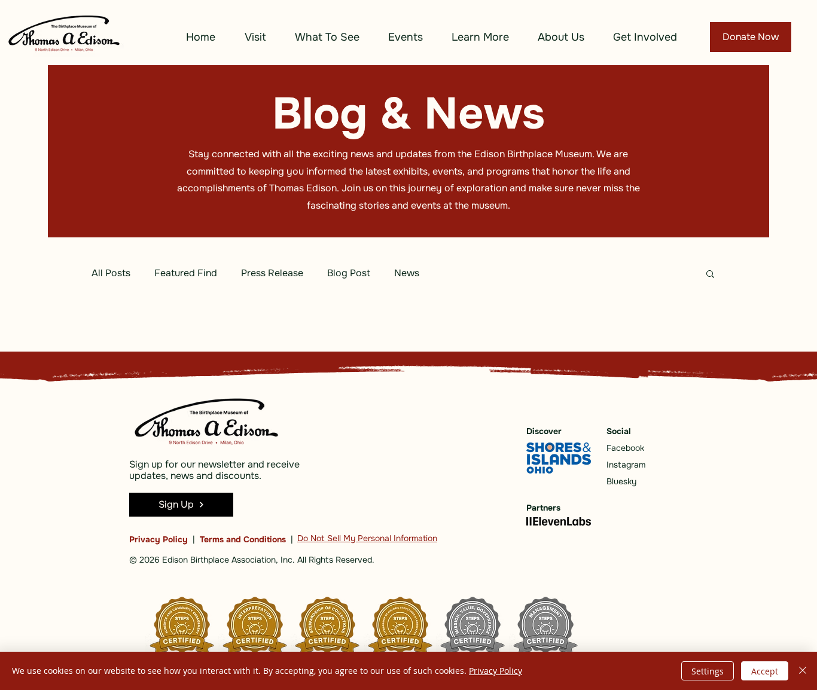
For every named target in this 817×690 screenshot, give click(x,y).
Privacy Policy (158, 539)
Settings (707, 671)
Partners (543, 507)
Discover (544, 431)
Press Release (272, 273)
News (406, 273)
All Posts (111, 273)
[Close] (802, 670)
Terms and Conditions (243, 539)
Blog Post (348, 273)
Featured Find (185, 273)
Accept (764, 671)
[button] (255, 37)
